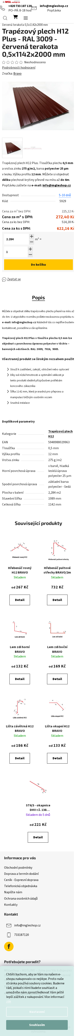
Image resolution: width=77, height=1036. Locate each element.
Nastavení (37, 1012)
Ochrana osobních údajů (21, 898)
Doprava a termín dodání (21, 874)
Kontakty (10, 904)
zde (8, 1001)
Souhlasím (37, 1025)
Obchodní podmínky (18, 867)
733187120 (21, 935)
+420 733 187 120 (20, 6)
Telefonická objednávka (20, 886)
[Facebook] (9, 946)
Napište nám (13, 892)
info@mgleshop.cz (54, 6)
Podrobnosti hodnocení (18, 67)
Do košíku (38, 264)
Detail (19, 600)
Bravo (17, 73)
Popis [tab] (38, 297)
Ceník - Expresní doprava (21, 880)
